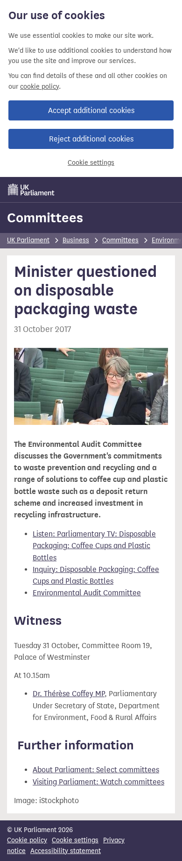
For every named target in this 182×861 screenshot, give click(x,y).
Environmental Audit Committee (87, 592)
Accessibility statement (65, 851)
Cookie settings (91, 163)
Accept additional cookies (91, 110)
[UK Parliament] (31, 189)
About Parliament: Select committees (96, 769)
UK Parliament (28, 240)
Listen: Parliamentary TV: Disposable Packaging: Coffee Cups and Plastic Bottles (94, 545)
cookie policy (39, 87)
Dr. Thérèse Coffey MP (69, 693)
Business (76, 240)
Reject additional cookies (91, 138)
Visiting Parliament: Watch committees (98, 781)
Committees (45, 217)
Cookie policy (27, 840)
